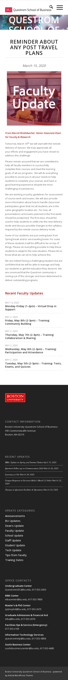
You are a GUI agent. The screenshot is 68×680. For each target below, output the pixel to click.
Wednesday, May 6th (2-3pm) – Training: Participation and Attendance (31, 350)
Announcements (15, 516)
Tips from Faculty (16, 555)
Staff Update (13, 540)
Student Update (15, 545)
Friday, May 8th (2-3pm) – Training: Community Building (27, 322)
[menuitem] (49, 7)
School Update (14, 535)
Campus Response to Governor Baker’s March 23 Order (28, 480)
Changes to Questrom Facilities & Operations (24, 489)
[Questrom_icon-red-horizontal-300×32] (28, 7)
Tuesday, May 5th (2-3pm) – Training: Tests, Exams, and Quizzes (33, 365)
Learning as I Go (12, 474)
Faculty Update (14, 530)
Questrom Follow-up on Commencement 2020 (24, 468)
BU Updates (12, 521)
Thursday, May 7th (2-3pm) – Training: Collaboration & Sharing (29, 336)
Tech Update (13, 550)
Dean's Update (14, 525)
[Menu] (58, 7)
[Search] (49, 7)
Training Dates (14, 560)
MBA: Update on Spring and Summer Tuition (24, 462)
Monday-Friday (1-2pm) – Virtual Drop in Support (30, 307)
